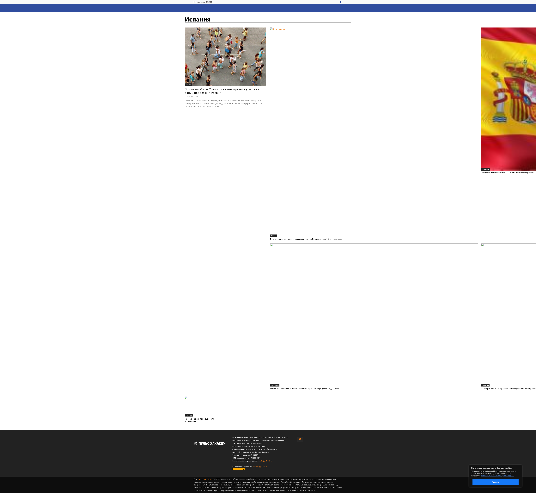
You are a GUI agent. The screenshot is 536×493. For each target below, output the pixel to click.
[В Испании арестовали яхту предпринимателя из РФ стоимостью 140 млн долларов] (374, 132)
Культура (189, 415)
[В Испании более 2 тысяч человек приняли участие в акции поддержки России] (225, 56)
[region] (499, 476)
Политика (485, 169)
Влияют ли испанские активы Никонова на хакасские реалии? (507, 173)
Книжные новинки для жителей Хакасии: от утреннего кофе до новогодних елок (304, 389)
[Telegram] (340, 2)
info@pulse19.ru (266, 461)
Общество (275, 385)
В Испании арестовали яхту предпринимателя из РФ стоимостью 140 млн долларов (306, 239)
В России (485, 385)
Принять (495, 482)
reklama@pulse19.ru (260, 467)
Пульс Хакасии (205, 479)
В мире (188, 85)
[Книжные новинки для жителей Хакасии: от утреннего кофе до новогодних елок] (374, 314)
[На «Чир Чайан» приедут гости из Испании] (199, 406)
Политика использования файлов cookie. (497, 476)
